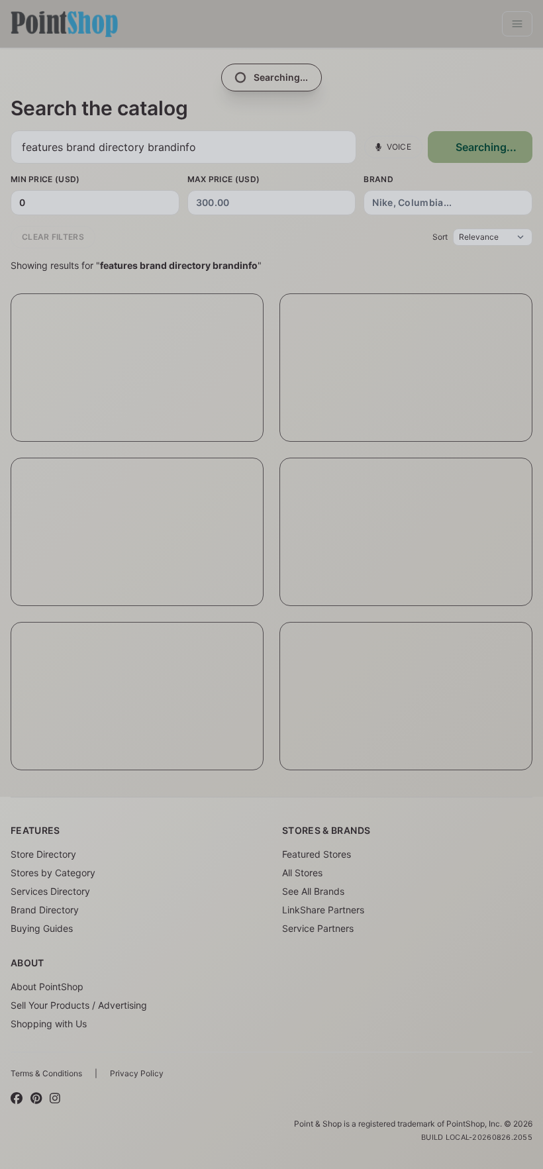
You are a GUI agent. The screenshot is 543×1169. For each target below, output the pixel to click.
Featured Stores (316, 854)
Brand (378, 179)
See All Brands (313, 891)
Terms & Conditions (46, 1073)
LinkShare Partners (323, 909)
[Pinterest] (36, 1099)
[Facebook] (17, 1099)
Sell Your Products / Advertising (79, 1005)
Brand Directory (45, 909)
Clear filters (53, 237)
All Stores (302, 872)
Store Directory (43, 854)
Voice (399, 147)
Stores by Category (53, 872)
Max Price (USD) (223, 179)
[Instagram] (55, 1099)
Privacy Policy (137, 1073)
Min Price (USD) (45, 179)
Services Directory (50, 891)
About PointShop (47, 986)
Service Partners (318, 928)
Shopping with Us (49, 1023)
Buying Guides (42, 928)
